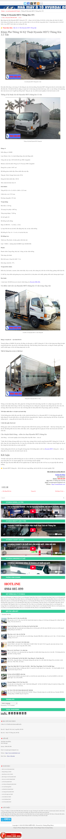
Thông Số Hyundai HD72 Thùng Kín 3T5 (17, 15)
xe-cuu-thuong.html (6, 786)
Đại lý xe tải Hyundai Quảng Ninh (49, 600)
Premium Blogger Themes (39, 827)
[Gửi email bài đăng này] (2, 487)
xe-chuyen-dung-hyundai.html (9, 784)
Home (3, 11)
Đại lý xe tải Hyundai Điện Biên (43, 607)
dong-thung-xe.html (6, 771)
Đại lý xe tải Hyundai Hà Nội (27, 607)
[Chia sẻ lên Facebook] (7, 487)
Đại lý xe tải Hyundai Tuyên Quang (40, 604)
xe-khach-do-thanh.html (7, 789)
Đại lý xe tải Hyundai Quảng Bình (44, 599)
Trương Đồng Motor (48, 825)
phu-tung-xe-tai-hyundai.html (9, 776)
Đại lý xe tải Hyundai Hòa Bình (11, 607)
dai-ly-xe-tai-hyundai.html (8, 769)
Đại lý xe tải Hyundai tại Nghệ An (9, 597)
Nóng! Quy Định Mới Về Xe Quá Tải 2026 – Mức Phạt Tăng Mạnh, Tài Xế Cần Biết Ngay (30, 666)
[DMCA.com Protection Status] (6, 821)
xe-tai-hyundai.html (6, 801)
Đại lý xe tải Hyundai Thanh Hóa (26, 597)
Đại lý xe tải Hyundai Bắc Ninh (19, 602)
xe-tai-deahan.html (6, 799)
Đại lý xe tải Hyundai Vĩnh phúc (52, 602)
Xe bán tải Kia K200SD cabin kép (16, 674)
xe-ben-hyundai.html (7, 781)
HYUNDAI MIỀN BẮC (29, 825)
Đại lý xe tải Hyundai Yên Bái (43, 606)
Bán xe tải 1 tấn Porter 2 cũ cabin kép (17, 650)
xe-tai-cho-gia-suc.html (7, 794)
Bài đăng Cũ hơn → (60, 491)
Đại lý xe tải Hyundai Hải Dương (15, 600)
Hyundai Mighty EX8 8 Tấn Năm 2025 (17, 682)
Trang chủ (33, 491)
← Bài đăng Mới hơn (6, 491)
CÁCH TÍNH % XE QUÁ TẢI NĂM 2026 (18, 642)
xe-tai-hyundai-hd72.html (13, 11)
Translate (12, 705)
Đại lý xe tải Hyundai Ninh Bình (12, 599)
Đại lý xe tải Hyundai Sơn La (12, 606)
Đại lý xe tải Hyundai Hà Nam (28, 599)
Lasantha (31, 827)
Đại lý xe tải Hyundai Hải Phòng (32, 600)
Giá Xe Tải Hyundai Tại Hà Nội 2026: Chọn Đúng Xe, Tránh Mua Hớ (25, 658)
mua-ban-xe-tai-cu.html (7, 774)
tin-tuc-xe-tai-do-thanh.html (8, 779)
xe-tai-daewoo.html (6, 796)
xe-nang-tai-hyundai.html (8, 791)
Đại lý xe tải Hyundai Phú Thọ (23, 604)
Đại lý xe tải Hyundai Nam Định (44, 597)
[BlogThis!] (4, 487)
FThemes (19, 827)
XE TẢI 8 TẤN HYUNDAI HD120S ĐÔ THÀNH (20, 690)
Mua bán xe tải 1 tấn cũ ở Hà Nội (16, 634)
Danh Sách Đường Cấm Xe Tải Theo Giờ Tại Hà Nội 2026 (22, 626)
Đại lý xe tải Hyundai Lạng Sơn (35, 602)
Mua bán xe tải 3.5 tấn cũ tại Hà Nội (17, 618)
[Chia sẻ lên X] (6, 487)
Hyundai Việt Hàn (6, 614)
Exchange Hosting (49, 827)
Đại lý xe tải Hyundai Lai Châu (27, 606)
